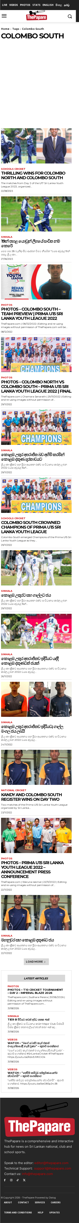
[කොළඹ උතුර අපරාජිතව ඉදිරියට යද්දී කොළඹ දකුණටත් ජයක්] (36, 631)
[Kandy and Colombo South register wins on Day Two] (36, 767)
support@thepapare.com (52, 1168)
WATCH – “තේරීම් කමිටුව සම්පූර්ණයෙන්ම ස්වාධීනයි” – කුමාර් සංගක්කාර (32, 1074)
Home (5, 28)
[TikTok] (18, 1180)
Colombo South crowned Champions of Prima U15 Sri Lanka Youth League (31, 527)
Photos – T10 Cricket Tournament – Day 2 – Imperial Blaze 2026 (35, 991)
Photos (6, 305)
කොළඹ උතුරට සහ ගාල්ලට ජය (26, 595)
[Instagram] (11, 1180)
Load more (34, 961)
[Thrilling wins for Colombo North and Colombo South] (36, 145)
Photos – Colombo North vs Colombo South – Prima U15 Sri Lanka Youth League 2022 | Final (36, 386)
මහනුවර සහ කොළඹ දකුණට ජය (27, 939)
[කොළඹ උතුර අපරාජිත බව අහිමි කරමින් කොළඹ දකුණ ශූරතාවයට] (36, 427)
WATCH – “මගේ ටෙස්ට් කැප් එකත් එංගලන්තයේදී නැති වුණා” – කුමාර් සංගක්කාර (33, 1044)
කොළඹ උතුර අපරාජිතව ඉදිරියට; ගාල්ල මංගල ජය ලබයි (32, 729)
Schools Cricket (13, 169)
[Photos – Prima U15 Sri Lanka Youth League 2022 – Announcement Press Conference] (36, 835)
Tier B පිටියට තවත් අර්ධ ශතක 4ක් (28, 1019)
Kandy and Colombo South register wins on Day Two (31, 797)
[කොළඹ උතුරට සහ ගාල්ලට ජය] (36, 567)
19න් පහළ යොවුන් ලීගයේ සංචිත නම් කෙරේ (30, 243)
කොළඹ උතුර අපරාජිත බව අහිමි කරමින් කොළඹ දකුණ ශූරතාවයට (32, 457)
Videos (12, 1039)
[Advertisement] (39, 81)
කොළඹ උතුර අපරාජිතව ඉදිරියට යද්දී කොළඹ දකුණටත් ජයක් (29, 661)
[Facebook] (5, 1180)
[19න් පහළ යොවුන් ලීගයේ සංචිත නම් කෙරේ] (36, 214)
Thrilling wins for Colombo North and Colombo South (33, 175)
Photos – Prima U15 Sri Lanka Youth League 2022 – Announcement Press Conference (32, 869)
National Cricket (13, 790)
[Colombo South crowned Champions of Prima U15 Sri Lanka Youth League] (36, 495)
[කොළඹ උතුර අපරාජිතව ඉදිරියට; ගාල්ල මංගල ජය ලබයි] (36, 699)
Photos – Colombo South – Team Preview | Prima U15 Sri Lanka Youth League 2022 (32, 314)
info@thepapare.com (37, 1174)
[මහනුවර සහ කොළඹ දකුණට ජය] (36, 912)
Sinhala (6, 237)
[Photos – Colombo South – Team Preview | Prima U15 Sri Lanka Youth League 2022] (36, 282)
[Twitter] (24, 1180)
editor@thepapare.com (51, 1163)
